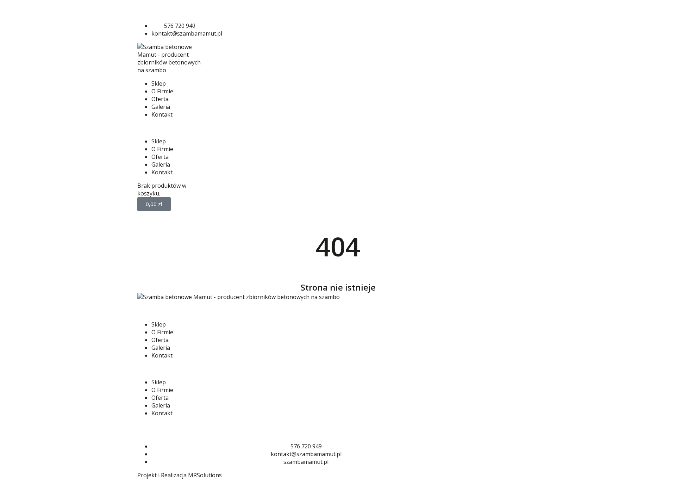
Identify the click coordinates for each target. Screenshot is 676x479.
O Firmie (162, 91)
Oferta (160, 99)
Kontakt (162, 114)
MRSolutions (205, 475)
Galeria (160, 107)
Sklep (158, 83)
